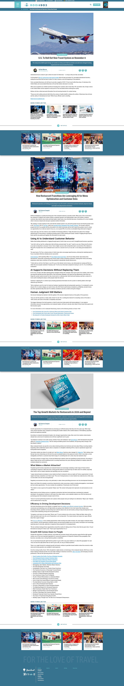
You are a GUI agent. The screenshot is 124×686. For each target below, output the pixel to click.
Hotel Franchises (62, 54)
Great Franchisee (41, 678)
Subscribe (97, 4)
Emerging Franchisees (40, 676)
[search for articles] (91, 5)
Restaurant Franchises (62, 192)
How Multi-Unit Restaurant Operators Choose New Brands (43, 9)
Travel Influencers (41, 680)
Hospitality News (40, 674)
